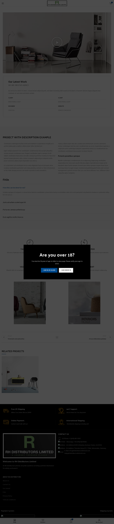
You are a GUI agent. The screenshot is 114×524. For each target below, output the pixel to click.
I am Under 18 (66, 270)
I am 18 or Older (49, 270)
